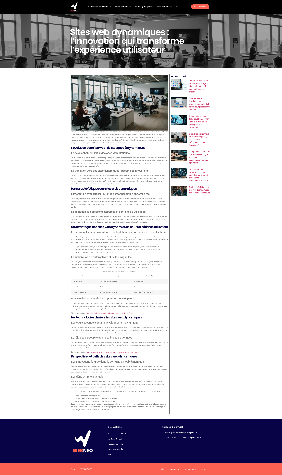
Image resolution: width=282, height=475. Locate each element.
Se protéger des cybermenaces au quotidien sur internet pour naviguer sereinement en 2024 (198, 175)
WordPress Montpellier (123, 7)
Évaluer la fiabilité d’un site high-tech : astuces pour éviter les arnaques (199, 190)
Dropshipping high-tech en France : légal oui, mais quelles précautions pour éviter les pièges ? (199, 139)
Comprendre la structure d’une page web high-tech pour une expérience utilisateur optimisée (200, 157)
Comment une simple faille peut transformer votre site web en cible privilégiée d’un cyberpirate (199, 121)
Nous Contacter (174, 469)
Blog (177, 7)
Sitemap (203, 469)
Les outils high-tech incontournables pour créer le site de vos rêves (109, 313)
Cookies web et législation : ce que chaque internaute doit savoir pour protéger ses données (199, 104)
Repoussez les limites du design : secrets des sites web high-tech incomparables (114, 352)
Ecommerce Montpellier (164, 7)
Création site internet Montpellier (99, 7)
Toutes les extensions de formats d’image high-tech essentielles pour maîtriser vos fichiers (198, 86)
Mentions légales (190, 469)
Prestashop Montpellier (143, 7)
